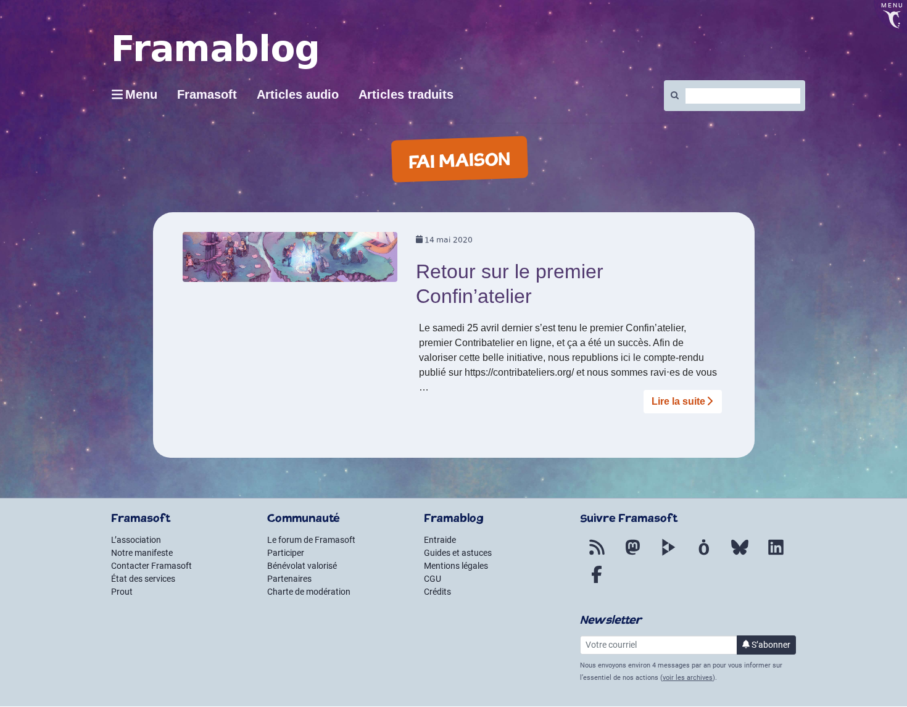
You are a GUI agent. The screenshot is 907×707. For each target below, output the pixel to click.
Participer (285, 553)
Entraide (440, 540)
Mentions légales (456, 566)
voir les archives (688, 678)
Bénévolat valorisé (302, 566)
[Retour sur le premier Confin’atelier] (290, 261)
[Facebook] (596, 582)
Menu (141, 94)
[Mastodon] (632, 555)
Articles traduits (406, 94)
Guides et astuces (458, 553)
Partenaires (289, 579)
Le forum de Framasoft (311, 540)
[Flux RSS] (596, 555)
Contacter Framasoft (151, 566)
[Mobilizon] (704, 555)
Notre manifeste (142, 553)
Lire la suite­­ (678, 401)
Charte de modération (308, 592)
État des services (143, 579)
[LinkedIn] (775, 555)
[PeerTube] (668, 555)
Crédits (437, 592)
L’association (136, 540)
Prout (122, 592)
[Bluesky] (739, 555)
